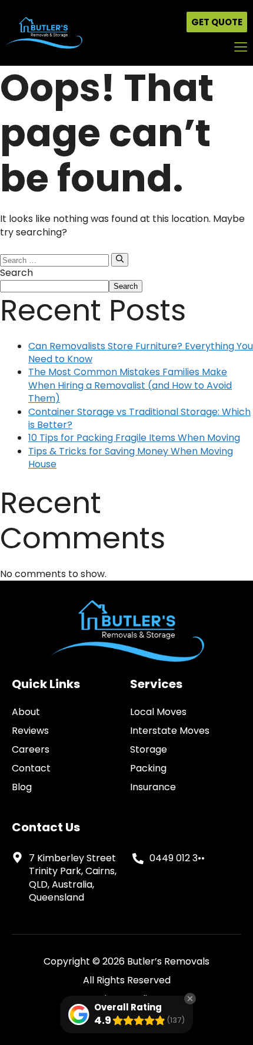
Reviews (30, 730)
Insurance (153, 787)
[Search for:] (55, 260)
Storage (148, 749)
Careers (30, 749)
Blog (22, 787)
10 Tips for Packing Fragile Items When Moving (134, 437)
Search (16, 272)
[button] (240, 47)
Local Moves (158, 712)
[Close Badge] (190, 998)
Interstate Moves (169, 730)
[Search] (119, 259)
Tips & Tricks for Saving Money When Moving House (130, 457)
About (26, 712)
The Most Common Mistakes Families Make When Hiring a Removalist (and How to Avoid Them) (130, 385)
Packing (148, 768)
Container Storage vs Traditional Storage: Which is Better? (139, 418)
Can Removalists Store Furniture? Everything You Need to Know (140, 352)
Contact (31, 768)
